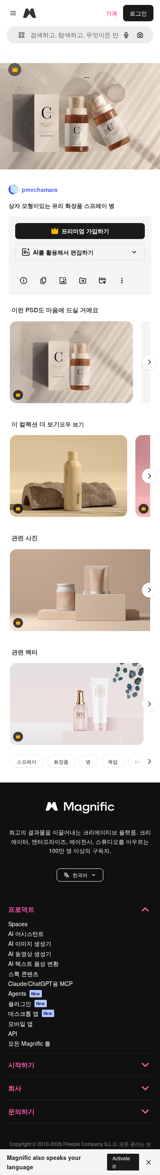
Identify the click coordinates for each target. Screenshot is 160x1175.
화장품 (61, 761)
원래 (47, 70)
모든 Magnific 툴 (29, 1043)
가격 (111, 13)
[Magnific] (80, 808)
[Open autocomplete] (18, 35)
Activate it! (121, 1162)
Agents (24, 993)
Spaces (17, 924)
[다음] (149, 362)
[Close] (148, 1162)
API (12, 1033)
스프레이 (27, 761)
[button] (80, 875)
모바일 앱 (20, 1023)
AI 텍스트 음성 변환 (33, 963)
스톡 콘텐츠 (23, 974)
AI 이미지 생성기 (29, 943)
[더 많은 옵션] (122, 280)
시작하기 (21, 1064)
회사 (14, 1088)
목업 (113, 761)
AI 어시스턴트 (26, 933)
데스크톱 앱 (30, 1013)
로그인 (138, 13)
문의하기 (21, 1111)
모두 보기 (71, 424)
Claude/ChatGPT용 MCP (40, 983)
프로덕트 (21, 909)
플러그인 (26, 1003)
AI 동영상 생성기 (29, 953)
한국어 (80, 874)
